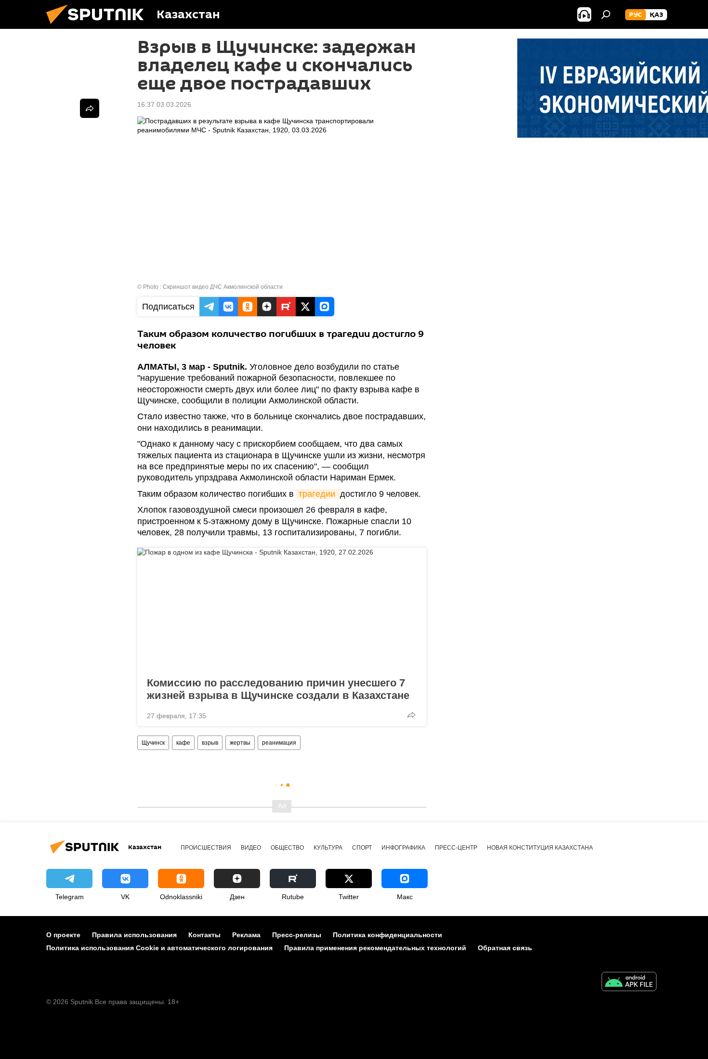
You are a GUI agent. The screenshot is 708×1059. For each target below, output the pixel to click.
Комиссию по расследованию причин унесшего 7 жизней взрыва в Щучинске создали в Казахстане (278, 689)
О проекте (63, 935)
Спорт (362, 847)
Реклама (246, 935)
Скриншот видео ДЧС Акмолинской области (223, 287)
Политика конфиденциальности (387, 935)
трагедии (318, 494)
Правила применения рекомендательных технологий (375, 948)
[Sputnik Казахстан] (99, 26)
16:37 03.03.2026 (164, 104)
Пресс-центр (456, 847)
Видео (251, 847)
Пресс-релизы (296, 935)
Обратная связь (505, 948)
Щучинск (153, 742)
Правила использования (134, 935)
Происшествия (206, 847)
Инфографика (403, 847)
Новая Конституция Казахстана (540, 847)
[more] (411, 714)
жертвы (240, 742)
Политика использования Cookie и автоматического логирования (159, 948)
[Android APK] (629, 983)
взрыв (210, 742)
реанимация (279, 742)
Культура (328, 847)
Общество (287, 847)
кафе (183, 742)
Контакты (204, 935)
